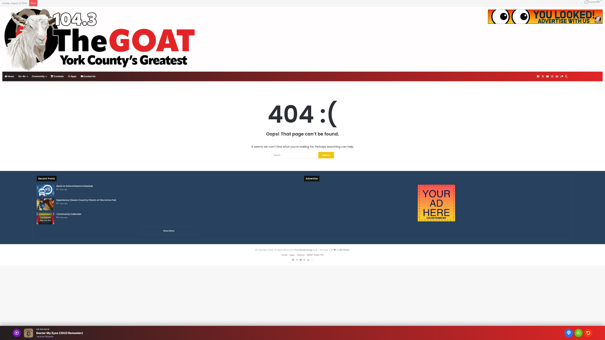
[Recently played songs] (588, 333)
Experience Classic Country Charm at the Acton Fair (86, 200)
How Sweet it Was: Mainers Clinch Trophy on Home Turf (66, 3)
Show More (168, 231)
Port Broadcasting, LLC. (306, 250)
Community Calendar (68, 214)
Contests (58, 76)
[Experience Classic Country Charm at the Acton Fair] (45, 204)
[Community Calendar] (45, 218)
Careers (301, 255)
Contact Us (89, 76)
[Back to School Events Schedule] (45, 190)
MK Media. (344, 250)
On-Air (22, 76)
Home (10, 76)
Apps (73, 76)
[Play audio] (17, 333)
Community (38, 76)
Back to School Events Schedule (74, 186)
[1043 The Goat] (100, 39)
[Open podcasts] (569, 333)
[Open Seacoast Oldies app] (578, 333)
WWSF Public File (315, 255)
